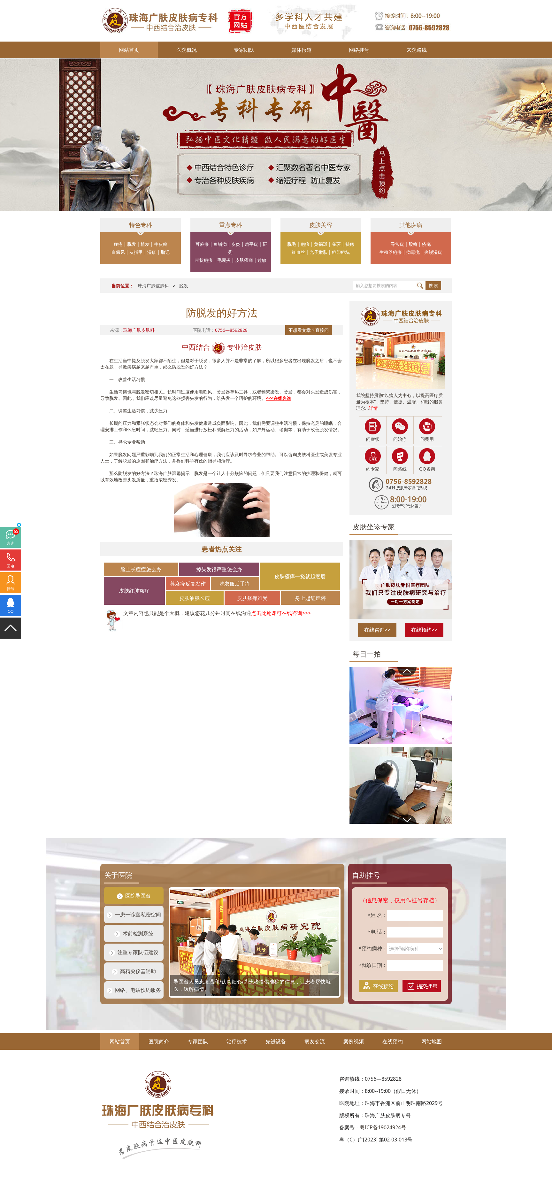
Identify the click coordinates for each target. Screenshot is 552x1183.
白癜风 (118, 252)
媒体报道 (301, 49)
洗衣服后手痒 (234, 583)
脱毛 (291, 244)
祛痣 (349, 244)
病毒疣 (413, 252)
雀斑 (336, 244)
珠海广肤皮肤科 (153, 286)
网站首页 (129, 49)
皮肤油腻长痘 (194, 598)
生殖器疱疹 (390, 252)
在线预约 (392, 1041)
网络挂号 (359, 49)
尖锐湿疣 (433, 252)
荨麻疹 (202, 244)
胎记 (165, 252)
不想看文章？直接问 (308, 330)
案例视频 (353, 1041)
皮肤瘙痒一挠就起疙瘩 (300, 576)
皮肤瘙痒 (244, 260)
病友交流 (314, 1041)
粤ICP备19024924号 (383, 1127)
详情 (373, 408)
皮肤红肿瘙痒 (134, 590)
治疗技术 (236, 1041)
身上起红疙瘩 (310, 598)
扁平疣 (251, 244)
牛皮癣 (160, 244)
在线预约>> (424, 629)
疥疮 (426, 244)
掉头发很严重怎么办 (219, 569)
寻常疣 (397, 244)
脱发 (131, 244)
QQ (10, 611)
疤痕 (305, 244)
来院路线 (416, 49)
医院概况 (186, 49)
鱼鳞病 (220, 244)
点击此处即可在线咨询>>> (281, 613)
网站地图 (431, 1041)
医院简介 (159, 1041)
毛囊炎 (224, 260)
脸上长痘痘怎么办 (140, 569)
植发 (145, 244)
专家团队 (244, 49)
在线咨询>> (377, 629)
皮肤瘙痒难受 (252, 598)
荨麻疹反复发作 (188, 583)
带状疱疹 (204, 260)
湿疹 (151, 252)
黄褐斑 (320, 244)
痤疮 (118, 244)
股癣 (413, 244)
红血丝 (298, 252)
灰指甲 (136, 252)
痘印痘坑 (341, 252)
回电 (10, 566)
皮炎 (235, 244)
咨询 (10, 543)
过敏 (261, 260)
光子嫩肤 (318, 252)
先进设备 (275, 1041)
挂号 (10, 588)
